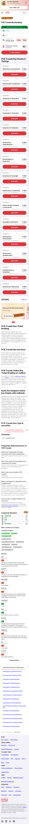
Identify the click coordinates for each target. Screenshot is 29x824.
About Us (4, 745)
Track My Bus (5, 754)
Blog (2, 762)
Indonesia (9, 787)
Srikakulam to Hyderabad (11, 98)
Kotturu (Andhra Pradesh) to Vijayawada (11, 206)
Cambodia (18, 791)
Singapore (16, 787)
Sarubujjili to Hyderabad (10, 222)
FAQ (12, 758)
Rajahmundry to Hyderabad (11, 190)
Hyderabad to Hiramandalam (7, 237)
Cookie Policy (5, 772)
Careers (16, 749)
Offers (24, 758)
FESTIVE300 (9, 316)
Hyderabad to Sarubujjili (10, 176)
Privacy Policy (18, 768)
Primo (7, 762)
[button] (26, 2)
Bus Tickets (4, 739)
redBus (7, 378)
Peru (10, 795)
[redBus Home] (7, 13)
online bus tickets (20, 376)
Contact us (11, 745)
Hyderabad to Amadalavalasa (7, 254)
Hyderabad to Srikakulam (11, 128)
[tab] (14, 430)
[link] (13, 311)
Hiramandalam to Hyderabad (8, 160)
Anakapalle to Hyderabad (11, 113)
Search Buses (15, 52)
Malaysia (3, 791)
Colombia (4, 795)
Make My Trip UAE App (7, 781)
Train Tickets (14, 739)
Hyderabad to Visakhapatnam (7, 143)
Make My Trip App (18, 777)
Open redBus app (14, 7)
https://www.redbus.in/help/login (9, 506)
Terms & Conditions (7, 768)
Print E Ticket (5, 758)
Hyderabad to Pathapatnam (11, 69)
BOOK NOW (14, 74)
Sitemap (17, 758)
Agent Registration (6, 749)
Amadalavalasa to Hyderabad (8, 271)
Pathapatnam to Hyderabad (11, 84)
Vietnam (10, 791)
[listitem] (4, 305)
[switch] (24, 46)
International (17, 795)
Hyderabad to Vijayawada (11, 287)
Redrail (9, 777)
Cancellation (14, 754)
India (2, 787)
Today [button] (19, 40)
